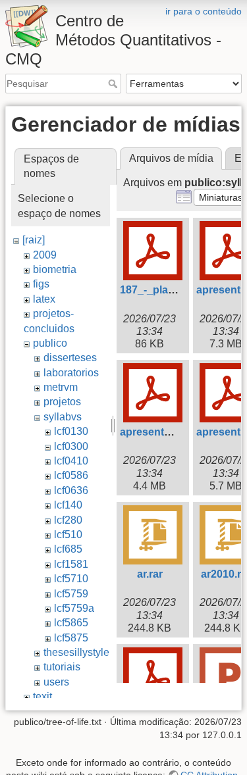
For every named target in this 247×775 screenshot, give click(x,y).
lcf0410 (71, 460)
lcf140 (68, 505)
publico (50, 343)
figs (41, 283)
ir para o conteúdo (203, 11)
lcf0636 (71, 490)
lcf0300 (71, 446)
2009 (45, 255)
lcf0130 (71, 431)
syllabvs (62, 416)
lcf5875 (71, 637)
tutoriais (61, 666)
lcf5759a (74, 608)
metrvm (60, 387)
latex (44, 299)
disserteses (70, 357)
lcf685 (68, 549)
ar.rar (150, 574)
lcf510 (68, 534)
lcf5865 (71, 622)
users (56, 682)
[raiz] (33, 239)
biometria (54, 269)
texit (42, 696)
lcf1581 (71, 564)
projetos (62, 401)
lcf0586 (71, 475)
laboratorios (71, 372)
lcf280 (68, 520)
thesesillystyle (76, 652)
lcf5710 (71, 578)
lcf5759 (71, 593)
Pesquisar (114, 83)
